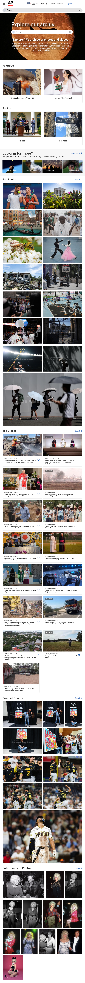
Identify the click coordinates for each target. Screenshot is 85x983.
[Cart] (47, 4)
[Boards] (42, 4)
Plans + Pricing (57, 4)
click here (61, 48)
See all (78, 179)
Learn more (76, 153)
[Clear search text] (80, 10)
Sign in (69, 3)
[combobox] (34, 3)
